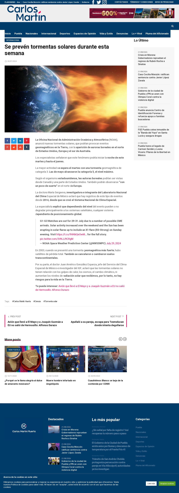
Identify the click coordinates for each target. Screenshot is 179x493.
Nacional (103, 350)
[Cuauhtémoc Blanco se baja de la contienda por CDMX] (100, 359)
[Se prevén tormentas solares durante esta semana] (66, 98)
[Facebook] (7, 141)
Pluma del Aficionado (145, 465)
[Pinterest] (27, 141)
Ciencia (38, 301)
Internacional (13, 40)
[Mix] (20, 147)
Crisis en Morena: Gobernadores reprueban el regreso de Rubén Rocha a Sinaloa (152, 59)
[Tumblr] (27, 147)
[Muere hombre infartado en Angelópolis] (58, 359)
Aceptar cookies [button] (167, 483)
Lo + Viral (140, 460)
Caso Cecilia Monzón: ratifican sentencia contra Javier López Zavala (37, 2)
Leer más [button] (151, 483)
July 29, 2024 (113, 243)
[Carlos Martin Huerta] (24, 429)
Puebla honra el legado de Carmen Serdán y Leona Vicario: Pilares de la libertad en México (154, 150)
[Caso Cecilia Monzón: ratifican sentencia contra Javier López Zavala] (53, 446)
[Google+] (7, 147)
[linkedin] (20, 141)
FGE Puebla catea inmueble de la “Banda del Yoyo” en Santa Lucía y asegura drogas (153, 133)
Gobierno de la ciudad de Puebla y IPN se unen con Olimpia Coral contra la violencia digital (151, 95)
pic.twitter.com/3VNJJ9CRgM (56, 239)
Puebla (46, 350)
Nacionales (141, 432)
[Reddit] (14, 147)
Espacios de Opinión (145, 446)
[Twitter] (14, 141)
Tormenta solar (51, 301)
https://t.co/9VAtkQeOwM (70, 234)
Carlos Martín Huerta (22, 301)
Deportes (140, 441)
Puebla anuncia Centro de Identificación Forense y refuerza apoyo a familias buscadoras (151, 115)
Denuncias (140, 455)
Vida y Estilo (141, 451)
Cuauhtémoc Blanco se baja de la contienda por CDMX (98, 382)
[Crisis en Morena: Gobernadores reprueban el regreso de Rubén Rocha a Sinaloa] (53, 429)
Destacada (59, 350)
